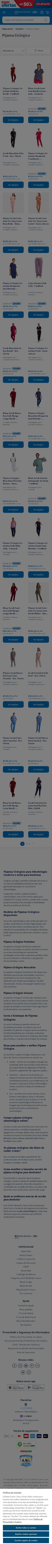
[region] (26, 1516)
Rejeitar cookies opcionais (26, 1534)
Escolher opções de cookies (26, 1540)
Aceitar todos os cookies (26, 1527)
